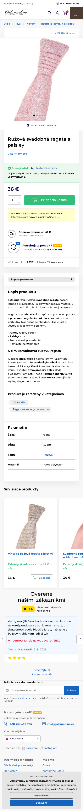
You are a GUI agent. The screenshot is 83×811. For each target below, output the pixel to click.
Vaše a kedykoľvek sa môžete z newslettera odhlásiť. (41, 699)
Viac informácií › (18, 153)
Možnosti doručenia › (31, 235)
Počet (12, 200)
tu (58, 217)
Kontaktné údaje (53, 770)
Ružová (48, 454)
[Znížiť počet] (19, 202)
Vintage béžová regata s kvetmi (30, 553)
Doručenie (10, 770)
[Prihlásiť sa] (57, 13)
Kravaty (31, 23)
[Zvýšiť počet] (19, 198)
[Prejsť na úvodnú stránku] (15, 13)
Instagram (51, 747)
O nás (46, 765)
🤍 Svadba (19, 402)
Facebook (32, 747)
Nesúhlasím (41, 795)
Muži (18, 23)
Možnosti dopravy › (47, 168)
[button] (49, 13)
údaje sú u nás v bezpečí (23, 698)
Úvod (7, 23)
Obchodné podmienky (18, 765)
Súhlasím (41, 802)
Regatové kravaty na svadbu (57, 23)
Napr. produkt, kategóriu (29, 34)
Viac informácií (68, 789)
